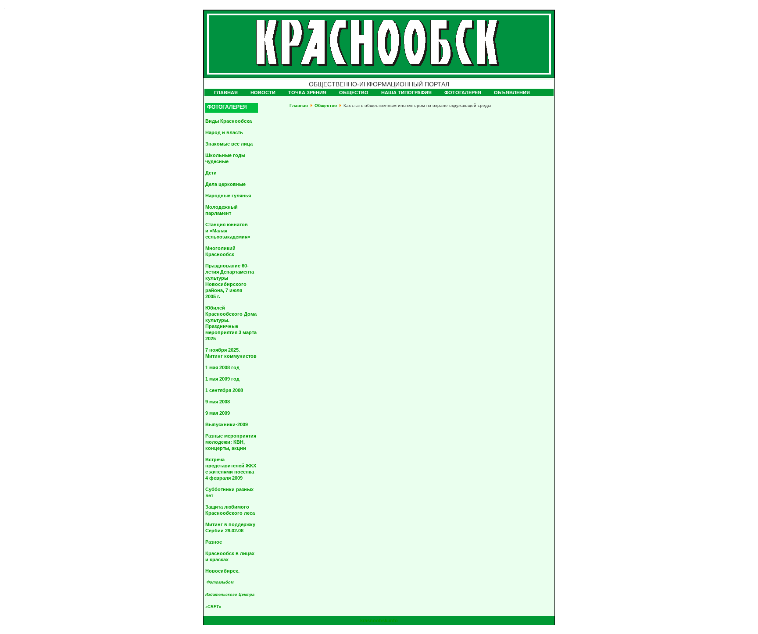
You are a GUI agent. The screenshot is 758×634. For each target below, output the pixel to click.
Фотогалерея (462, 92)
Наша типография (406, 92)
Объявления (512, 92)
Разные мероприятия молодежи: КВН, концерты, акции (230, 442)
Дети (211, 172)
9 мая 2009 (217, 413)
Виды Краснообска (228, 121)
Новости (262, 92)
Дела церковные (225, 184)
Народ (224, 132)
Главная (226, 92)
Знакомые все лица (229, 143)
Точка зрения (307, 92)
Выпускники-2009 (226, 424)
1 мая (222, 367)
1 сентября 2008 (224, 390)
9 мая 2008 (217, 401)
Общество (353, 92)
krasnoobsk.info (379, 620)
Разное (213, 542)
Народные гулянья (228, 195)
